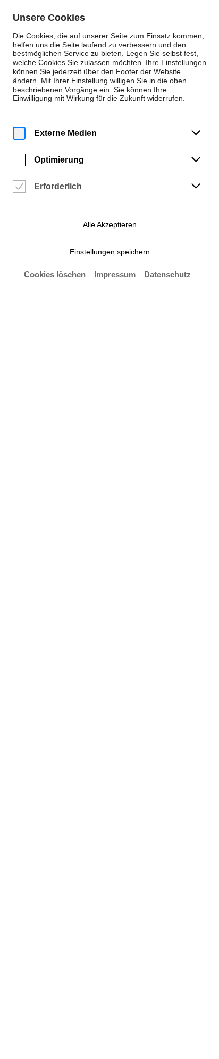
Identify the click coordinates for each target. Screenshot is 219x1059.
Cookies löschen (55, 274)
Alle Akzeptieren (110, 224)
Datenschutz (167, 274)
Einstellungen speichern (110, 251)
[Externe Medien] (19, 133)
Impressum (115, 274)
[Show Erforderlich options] (195, 186)
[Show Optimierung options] (195, 160)
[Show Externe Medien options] (195, 133)
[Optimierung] (19, 160)
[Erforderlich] (19, 187)
